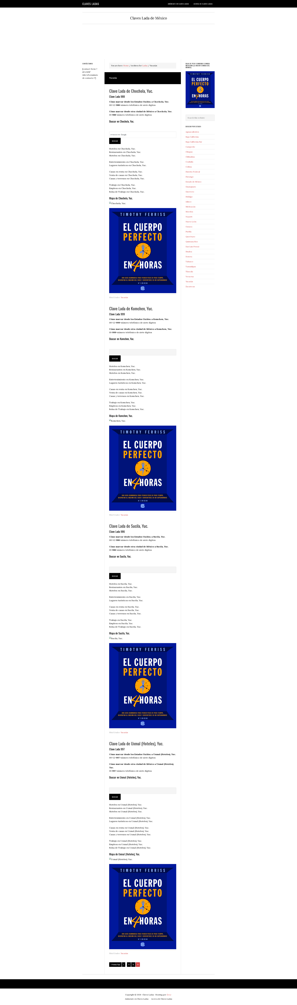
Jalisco (188, 202)
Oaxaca (189, 226)
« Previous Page (115, 965)
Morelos (189, 211)
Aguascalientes (192, 132)
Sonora (189, 256)
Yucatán (124, 297)
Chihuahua (190, 157)
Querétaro (190, 236)
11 (129, 964)
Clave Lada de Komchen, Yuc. (131, 308)
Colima (189, 167)
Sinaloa (189, 251)
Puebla (188, 231)
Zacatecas (190, 286)
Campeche (190, 147)
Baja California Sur (194, 142)
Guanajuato (191, 187)
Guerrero (190, 192)
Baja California (192, 137)
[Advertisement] (148, 41)
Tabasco (189, 261)
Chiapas (189, 152)
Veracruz (190, 276)
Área (169, 995)
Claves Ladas (90, 4)
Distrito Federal (193, 172)
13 (138, 964)
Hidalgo (189, 197)
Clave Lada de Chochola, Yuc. (131, 91)
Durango (190, 177)
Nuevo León (191, 221)
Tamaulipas (191, 266)
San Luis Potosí (192, 246)
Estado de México (193, 182)
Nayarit (189, 216)
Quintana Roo (192, 241)
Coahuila (189, 162)
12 (133, 964)
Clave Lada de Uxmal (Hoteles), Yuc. (136, 743)
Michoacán (190, 207)
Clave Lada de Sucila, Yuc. (128, 526)
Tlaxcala (189, 271)
